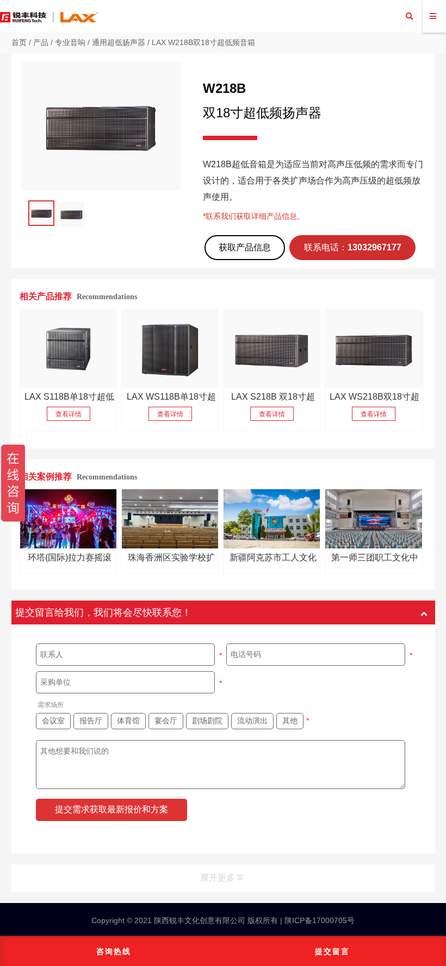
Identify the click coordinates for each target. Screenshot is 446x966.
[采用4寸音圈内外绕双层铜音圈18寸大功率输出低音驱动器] (68, 348)
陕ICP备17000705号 (318, 920)
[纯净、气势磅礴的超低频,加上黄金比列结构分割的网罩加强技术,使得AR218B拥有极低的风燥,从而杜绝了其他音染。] (373, 348)
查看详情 (68, 414)
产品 (40, 42)
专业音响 (70, 42)
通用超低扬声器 (118, 42)
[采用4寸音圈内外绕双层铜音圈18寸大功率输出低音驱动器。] (272, 348)
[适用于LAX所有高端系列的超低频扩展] (170, 348)
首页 (19, 42)
